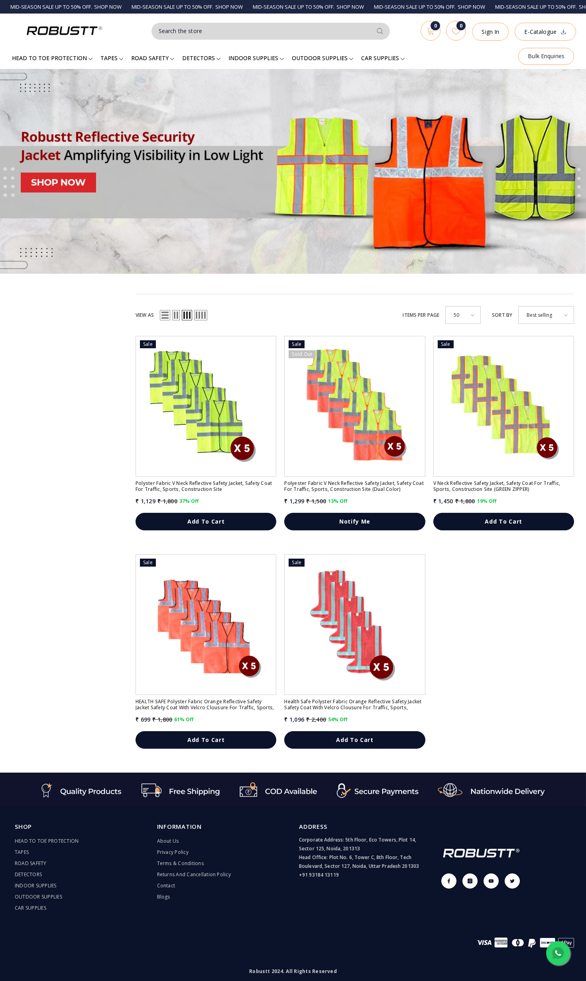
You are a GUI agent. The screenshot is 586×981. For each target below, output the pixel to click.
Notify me (354, 521)
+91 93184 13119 (319, 874)
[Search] (270, 31)
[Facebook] (448, 881)
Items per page (421, 315)
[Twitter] (512, 881)
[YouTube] (491, 881)
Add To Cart (206, 521)
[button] (165, 315)
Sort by (502, 315)
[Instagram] (470, 881)
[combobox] (261, 31)
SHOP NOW (59, 6)
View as (145, 315)
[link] (293, 789)
